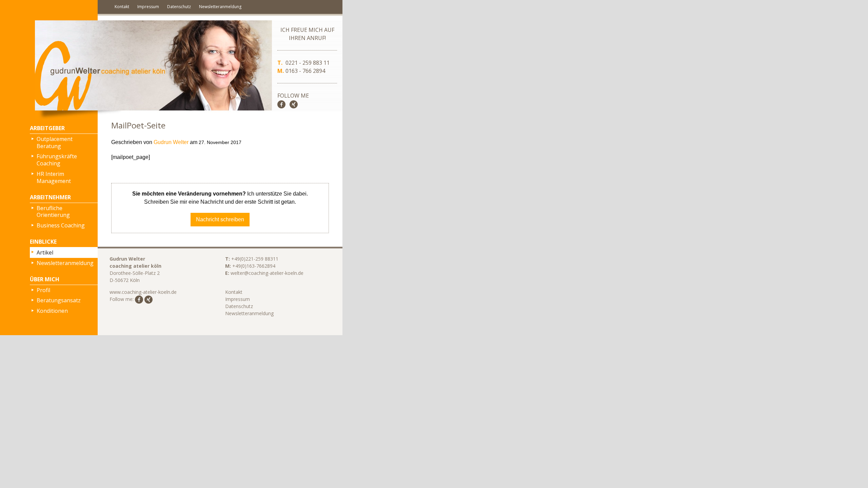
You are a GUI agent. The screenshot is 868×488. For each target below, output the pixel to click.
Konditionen (52, 310)
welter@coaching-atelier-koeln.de (267, 273)
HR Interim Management (54, 177)
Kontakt (122, 6)
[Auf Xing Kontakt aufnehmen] (294, 103)
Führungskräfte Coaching (57, 159)
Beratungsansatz (59, 300)
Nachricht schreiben (220, 219)
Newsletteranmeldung (220, 6)
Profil (43, 290)
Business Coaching (61, 225)
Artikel (45, 252)
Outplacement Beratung (55, 142)
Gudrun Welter (171, 142)
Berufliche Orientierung (53, 211)
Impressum (148, 6)
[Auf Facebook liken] (281, 103)
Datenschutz (179, 6)
